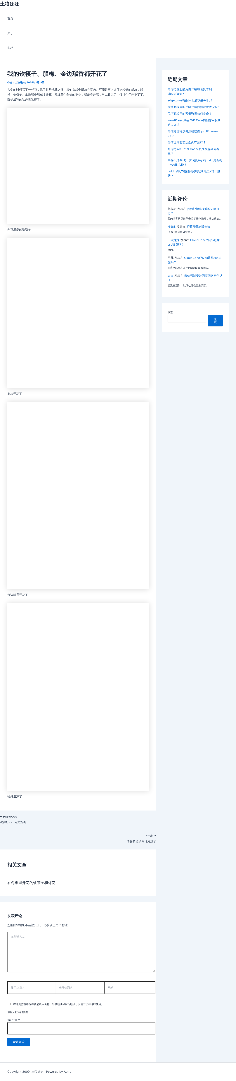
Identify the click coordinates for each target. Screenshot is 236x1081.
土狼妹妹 (9, 4)
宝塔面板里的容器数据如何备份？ (190, 113)
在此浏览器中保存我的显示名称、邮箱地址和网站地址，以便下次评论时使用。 (58, 1004)
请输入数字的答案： (19, 1012)
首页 (10, 18)
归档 (10, 48)
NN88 (172, 226)
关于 (10, 33)
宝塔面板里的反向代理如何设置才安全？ (194, 107)
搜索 (170, 312)
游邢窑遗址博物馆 (198, 226)
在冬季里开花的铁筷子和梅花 (31, 882)
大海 (170, 275)
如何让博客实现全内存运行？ (187, 142)
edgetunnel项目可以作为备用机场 (190, 100)
